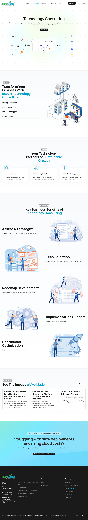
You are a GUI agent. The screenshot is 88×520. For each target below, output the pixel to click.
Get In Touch (44, 29)
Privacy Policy (69, 491)
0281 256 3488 (6, 484)
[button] (82, 3)
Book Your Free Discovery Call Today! (44, 453)
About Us (28, 3)
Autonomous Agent (23, 496)
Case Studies (44, 3)
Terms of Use (68, 494)
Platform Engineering (23, 487)
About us (67, 482)
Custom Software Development (26, 493)
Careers (53, 3)
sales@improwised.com (8, 488)
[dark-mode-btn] (66, 3)
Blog (60, 3)
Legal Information (61, 515)
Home (21, 3)
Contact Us (71, 3)
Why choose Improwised (71, 485)
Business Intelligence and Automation (27, 490)
